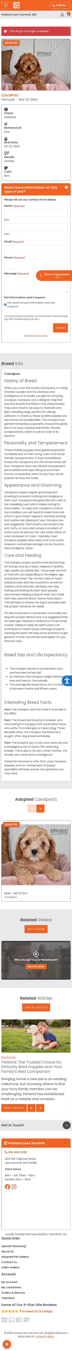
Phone (14, 257)
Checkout (8, 1298)
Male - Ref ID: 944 (15, 893)
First (6, 220)
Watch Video (36, 966)
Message (16, 273)
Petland (8, 1057)
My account (9, 1282)
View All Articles (36, 1007)
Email (14, 241)
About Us (7, 1251)
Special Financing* (14, 1246)
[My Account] (62, 15)
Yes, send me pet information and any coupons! (31, 304)
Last (6, 233)
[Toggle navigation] (6, 5)
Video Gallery (10, 1267)
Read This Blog (14, 1108)
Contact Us (9, 1262)
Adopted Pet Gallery (15, 1257)
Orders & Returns (13, 1293)
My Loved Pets (11, 1287)
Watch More (36, 929)
